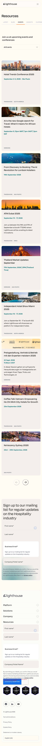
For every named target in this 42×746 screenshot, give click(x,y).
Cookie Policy (7, 727)
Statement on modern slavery (12, 732)
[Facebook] (6, 704)
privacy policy (28, 575)
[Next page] (25, 482)
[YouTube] (18, 704)
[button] (21, 605)
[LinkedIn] (12, 704)
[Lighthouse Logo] (10, 4)
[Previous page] (16, 482)
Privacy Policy (7, 722)
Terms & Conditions (9, 717)
